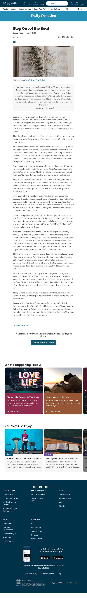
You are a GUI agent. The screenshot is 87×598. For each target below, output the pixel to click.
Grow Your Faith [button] (40, 9)
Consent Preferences (8, 528)
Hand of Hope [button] (56, 9)
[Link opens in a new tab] (34, 487)
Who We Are (36, 527)
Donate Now (8, 494)
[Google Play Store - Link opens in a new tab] (58, 557)
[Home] (10, 3)
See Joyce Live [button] (25, 9)
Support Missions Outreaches (10, 510)
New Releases (65, 498)
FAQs (33, 523)
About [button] (79, 9)
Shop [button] (68, 9)
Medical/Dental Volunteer (9, 503)
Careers (34, 535)
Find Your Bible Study (37, 500)
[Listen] (14, 42)
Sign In (62, 506)
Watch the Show (38, 494)
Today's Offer (64, 494)
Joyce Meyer (18, 33)
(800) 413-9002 (43, 568)
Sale (61, 502)
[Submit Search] (48, 3)
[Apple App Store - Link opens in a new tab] (45, 557)
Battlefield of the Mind (35, 80)
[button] (72, 3)
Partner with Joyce (10, 498)
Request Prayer (9, 534)
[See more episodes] (85, 391)
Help (60, 574)
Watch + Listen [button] (9, 9)
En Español (7, 537)
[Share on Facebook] (59, 37)
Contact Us (7, 523)
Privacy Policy (31, 574)
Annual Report (37, 531)
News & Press (36, 539)
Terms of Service (47, 574)
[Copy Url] (67, 37)
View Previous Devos (43, 343)
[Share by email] (63, 37)
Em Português (8, 541)
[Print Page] (72, 37)
